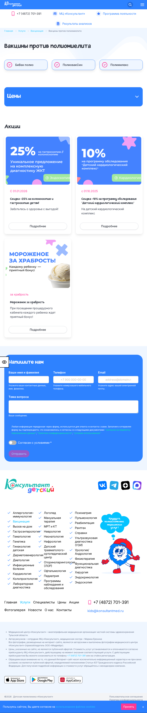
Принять (128, 706)
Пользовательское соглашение (126, 696)
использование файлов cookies (75, 706)
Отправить (19, 454)
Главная (8, 31)
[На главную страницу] (13, 5)
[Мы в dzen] (125, 485)
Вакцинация (37, 31)
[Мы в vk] (102, 485)
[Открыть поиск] (130, 5)
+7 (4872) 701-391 (76, 655)
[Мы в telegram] (114, 485)
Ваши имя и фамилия (24, 372)
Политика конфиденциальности (126, 699)
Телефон (59, 372)
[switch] (12, 442)
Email (101, 372)
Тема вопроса (19, 397)
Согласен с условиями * (35, 442)
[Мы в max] (137, 485)
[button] (142, 4)
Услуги (21, 31)
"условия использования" (87, 433)
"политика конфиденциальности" (54, 433)
